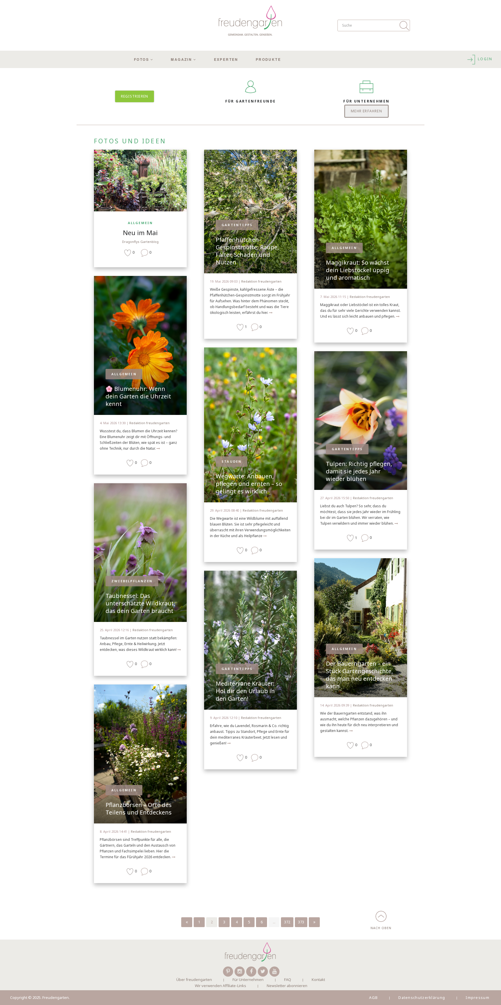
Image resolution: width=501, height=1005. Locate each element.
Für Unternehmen (248, 979)
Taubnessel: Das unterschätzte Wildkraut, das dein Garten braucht (140, 603)
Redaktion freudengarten (149, 423)
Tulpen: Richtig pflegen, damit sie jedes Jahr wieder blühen (359, 471)
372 (287, 922)
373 (301, 922)
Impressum (477, 997)
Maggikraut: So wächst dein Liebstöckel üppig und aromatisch (357, 270)
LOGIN (484, 58)
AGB (373, 997)
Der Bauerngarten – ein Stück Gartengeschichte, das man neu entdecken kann (359, 675)
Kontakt (318, 979)
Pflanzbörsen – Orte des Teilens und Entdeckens (139, 808)
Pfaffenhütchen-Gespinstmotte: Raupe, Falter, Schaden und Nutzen (247, 251)
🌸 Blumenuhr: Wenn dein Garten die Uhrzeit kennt (138, 396)
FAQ (287, 979)
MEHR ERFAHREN (366, 111)
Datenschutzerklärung (421, 997)
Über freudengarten (194, 979)
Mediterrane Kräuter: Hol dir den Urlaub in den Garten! (245, 691)
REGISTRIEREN (134, 96)
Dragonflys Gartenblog (140, 241)
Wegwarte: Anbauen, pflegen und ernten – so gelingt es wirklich (249, 483)
